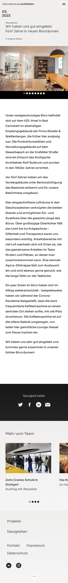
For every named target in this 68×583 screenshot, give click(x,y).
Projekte (14, 521)
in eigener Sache (13, 39)
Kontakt (13, 545)
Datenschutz (17, 553)
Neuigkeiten (11, 22)
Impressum (35, 545)
